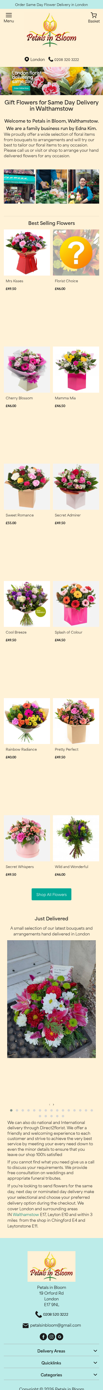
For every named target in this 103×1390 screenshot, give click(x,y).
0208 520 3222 (66, 59)
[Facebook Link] (44, 1336)
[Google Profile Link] (59, 1336)
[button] (11, 1110)
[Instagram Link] (52, 1336)
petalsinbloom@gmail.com (55, 1325)
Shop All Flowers (51, 894)
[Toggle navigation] (9, 18)
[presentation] (49, 1104)
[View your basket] (94, 17)
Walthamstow (26, 1214)
